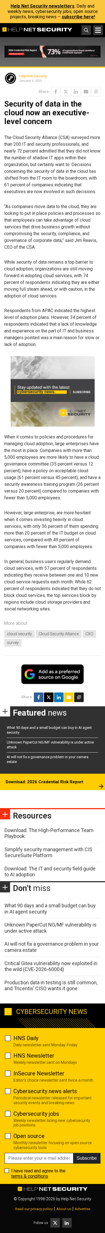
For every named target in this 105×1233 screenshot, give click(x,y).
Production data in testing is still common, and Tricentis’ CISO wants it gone (50, 986)
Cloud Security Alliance (59, 634)
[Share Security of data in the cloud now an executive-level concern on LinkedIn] (76, 91)
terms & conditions (29, 1176)
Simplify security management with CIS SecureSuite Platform (48, 852)
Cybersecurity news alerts (45, 1091)
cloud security (19, 634)
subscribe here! (78, 16)
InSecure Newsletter (38, 1073)
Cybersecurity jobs (36, 1113)
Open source (29, 1136)
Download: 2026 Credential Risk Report (44, 781)
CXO (89, 634)
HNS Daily (25, 1038)
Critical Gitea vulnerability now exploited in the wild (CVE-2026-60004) (50, 966)
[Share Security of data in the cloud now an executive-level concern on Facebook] (55, 91)
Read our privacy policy (34, 1209)
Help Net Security (33, 76)
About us (63, 1209)
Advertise (82, 1209)
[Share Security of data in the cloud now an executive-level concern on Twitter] (66, 91)
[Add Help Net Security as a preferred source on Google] (96, 91)
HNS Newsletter (33, 1055)
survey (13, 642)
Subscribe (87, 1158)
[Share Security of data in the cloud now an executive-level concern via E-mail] (86, 91)
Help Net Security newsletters (42, 6)
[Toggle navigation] (98, 30)
